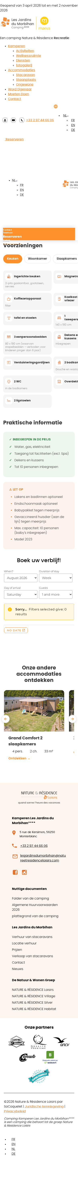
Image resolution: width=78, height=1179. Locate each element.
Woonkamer (37, 258)
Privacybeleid (15, 1111)
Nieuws (17, 969)
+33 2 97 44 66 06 (40, 120)
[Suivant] (72, 719)
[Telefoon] (22, 120)
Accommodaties (21, 70)
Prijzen (17, 949)
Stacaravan (25, 74)
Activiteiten (25, 50)
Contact (14, 99)
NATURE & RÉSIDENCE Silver (32, 1002)
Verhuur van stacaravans (32, 937)
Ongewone (24, 84)
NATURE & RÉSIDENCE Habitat (34, 1009)
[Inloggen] (5, 120)
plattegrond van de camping (35, 916)
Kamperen (16, 46)
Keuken (12, 258)
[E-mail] (13, 120)
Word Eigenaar (20, 89)
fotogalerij (24, 65)
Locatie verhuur (24, 943)
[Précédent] (6, 719)
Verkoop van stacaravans (32, 956)
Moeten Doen (18, 94)
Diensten (23, 60)
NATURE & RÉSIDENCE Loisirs (33, 989)
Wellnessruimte (28, 55)
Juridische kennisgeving (44, 1106)
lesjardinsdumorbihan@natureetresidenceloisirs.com (43, 858)
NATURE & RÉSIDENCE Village (33, 996)
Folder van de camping (30, 898)
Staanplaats (26, 79)
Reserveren (14, 139)
